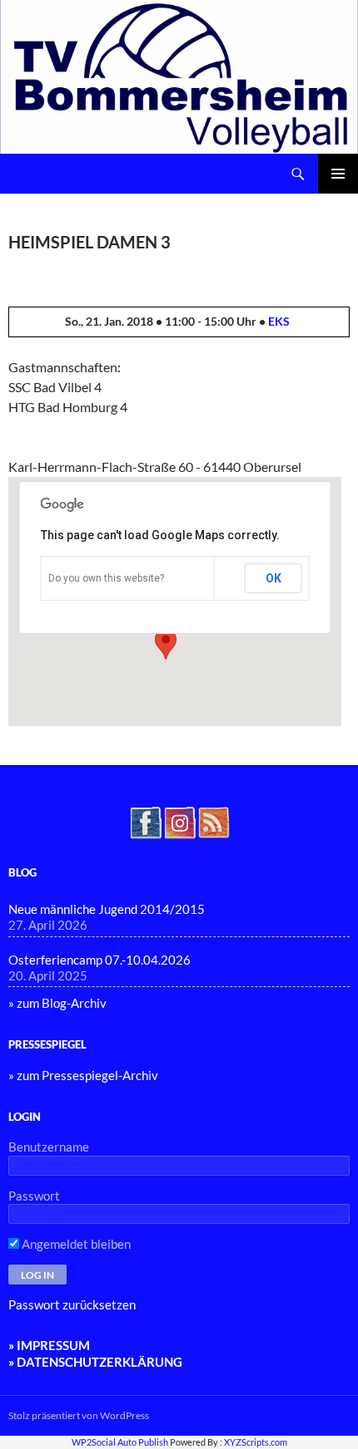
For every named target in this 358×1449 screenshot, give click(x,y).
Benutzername (48, 1146)
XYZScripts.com (255, 1442)
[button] (166, 644)
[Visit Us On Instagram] (179, 820)
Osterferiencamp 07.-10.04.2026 (99, 959)
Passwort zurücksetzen (72, 1304)
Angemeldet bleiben (75, 1243)
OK (273, 578)
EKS (279, 321)
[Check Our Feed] (213, 820)
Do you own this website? (106, 578)
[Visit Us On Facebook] (145, 820)
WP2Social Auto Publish (120, 1442)
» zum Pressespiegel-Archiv (83, 1075)
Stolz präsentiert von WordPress (78, 1415)
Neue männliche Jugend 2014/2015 (106, 908)
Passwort (34, 1195)
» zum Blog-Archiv (57, 1002)
